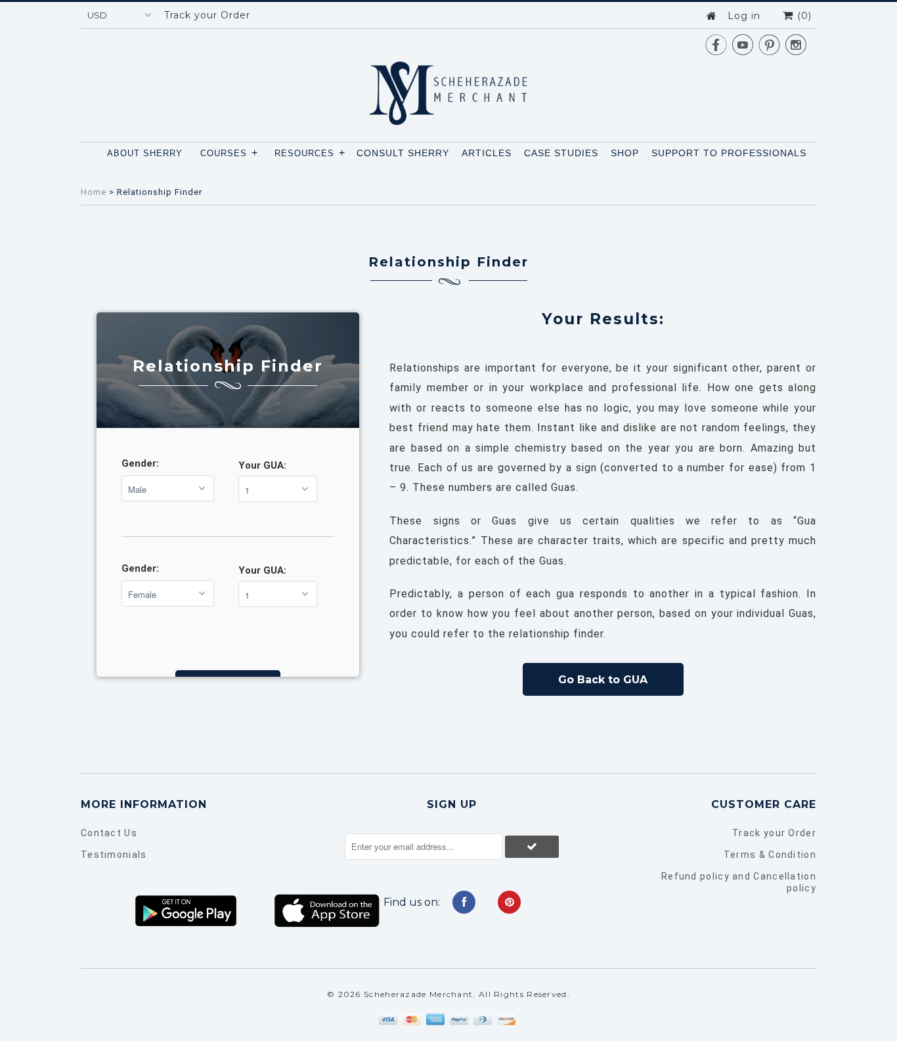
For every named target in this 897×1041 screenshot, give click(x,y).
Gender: (140, 463)
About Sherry (145, 153)
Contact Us (109, 833)
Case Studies (561, 153)
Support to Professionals (728, 153)
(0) (803, 16)
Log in (744, 16)
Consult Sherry (403, 153)
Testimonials (114, 854)
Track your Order (207, 15)
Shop (625, 153)
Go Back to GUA (602, 679)
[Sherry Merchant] (448, 88)
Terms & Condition (770, 854)
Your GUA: (262, 465)
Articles (487, 153)
